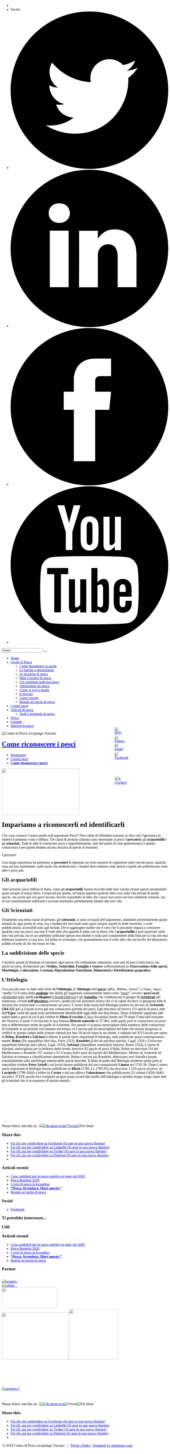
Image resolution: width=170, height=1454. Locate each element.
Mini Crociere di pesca (35, 678)
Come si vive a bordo (34, 690)
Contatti (16, 722)
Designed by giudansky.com (112, 1445)
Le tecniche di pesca (33, 674)
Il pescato (26, 694)
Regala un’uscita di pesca (37, 702)
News (15, 718)
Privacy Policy (81, 1445)
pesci (124, 993)
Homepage (18, 755)
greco (102, 989)
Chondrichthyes (64, 997)
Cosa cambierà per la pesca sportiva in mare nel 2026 (48, 1176)
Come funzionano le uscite (38, 666)
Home (15, 658)
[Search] (45, 651)
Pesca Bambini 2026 (25, 1180)
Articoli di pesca (22, 710)
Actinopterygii (13, 997)
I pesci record (28, 698)
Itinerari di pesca (22, 726)
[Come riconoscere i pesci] (40, 814)
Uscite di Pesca (21, 662)
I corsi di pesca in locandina (30, 1184)
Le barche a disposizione (36, 670)
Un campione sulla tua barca (39, 682)
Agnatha (90, 997)
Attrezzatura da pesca (34, 686)
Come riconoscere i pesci (39, 744)
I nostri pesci (19, 706)
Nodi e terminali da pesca (37, 714)
